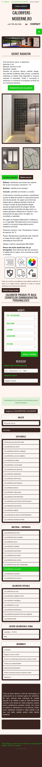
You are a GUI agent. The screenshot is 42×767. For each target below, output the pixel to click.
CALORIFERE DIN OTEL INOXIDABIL (16, 565)
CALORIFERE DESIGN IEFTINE (14, 520)
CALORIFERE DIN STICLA (12, 578)
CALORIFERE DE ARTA (11, 447)
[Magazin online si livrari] (21, 273)
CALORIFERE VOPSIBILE (12, 600)
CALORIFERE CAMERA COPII (14, 596)
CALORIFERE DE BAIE (11, 460)
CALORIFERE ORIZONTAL (12, 474)
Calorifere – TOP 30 (10, 632)
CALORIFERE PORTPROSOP (13, 497)
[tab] (10, 177)
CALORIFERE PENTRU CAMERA (15, 451)
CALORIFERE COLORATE (19, 2)
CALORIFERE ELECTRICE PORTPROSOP (18, 501)
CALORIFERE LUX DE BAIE (13, 465)
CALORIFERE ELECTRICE (12, 506)
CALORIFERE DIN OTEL (12, 533)
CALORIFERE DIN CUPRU (12, 560)
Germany (26, 743)
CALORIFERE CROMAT (11, 546)
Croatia (15, 743)
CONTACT (35, 24)
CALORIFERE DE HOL (11, 591)
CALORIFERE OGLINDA (12, 574)
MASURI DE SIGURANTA (12, 668)
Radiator (6, 2)
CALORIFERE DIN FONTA (12, 555)
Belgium (9, 743)
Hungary (32, 743)
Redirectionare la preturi (21, 87)
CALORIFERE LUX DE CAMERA (14, 456)
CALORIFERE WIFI (10, 619)
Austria (4, 743)
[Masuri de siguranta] (10, 273)
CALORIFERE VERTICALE (12, 479)
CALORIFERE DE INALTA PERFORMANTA (17, 515)
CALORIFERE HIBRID (11, 510)
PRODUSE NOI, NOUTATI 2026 (14, 442)
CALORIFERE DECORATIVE (13, 469)
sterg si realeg (29, 354)
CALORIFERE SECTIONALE (13, 483)
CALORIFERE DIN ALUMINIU (13, 537)
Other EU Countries (14, 745)
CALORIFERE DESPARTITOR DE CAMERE (18, 614)
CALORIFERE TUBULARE (12, 492)
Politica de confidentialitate (12, 663)
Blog (5, 636)
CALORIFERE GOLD (10, 542)
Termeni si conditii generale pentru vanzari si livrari (20, 659)
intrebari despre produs (11, 290)
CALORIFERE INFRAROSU (13, 610)
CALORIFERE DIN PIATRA (12, 551)
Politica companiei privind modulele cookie (17, 672)
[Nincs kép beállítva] (10, 158)
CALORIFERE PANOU (11, 488)
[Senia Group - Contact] (32, 273)
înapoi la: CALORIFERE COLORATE (21, 411)
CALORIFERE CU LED (11, 605)
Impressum (7, 677)
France (20, 743)
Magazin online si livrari (11, 654)
